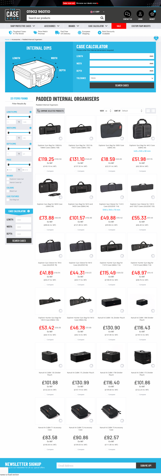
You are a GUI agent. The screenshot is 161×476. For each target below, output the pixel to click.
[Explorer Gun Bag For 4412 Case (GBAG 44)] (142, 128)
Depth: (10, 233)
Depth (79, 70)
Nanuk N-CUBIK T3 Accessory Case (111, 428)
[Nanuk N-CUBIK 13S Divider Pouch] (50, 356)
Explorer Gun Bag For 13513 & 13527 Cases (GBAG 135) (80, 146)
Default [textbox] (125, 111)
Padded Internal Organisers (32, 39)
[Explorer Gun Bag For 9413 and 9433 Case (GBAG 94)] (80, 187)
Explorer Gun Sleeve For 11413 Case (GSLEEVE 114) (111, 205)
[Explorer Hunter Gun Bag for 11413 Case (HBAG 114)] (142, 246)
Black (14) (13, 191)
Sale (119, 26)
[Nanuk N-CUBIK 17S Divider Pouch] (142, 356)
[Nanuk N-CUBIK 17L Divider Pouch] (80, 356)
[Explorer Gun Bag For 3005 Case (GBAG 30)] (111, 128)
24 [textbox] (106, 111)
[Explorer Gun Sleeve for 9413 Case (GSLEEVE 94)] (80, 246)
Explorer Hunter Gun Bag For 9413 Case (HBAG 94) (80, 319)
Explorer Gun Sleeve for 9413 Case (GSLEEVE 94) (80, 264)
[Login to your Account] (140, 13)
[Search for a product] (102, 18)
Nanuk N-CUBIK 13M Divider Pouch (142, 319)
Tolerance (81, 78)
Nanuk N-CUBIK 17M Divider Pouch (111, 373)
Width (79, 63)
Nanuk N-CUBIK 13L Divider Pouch (111, 318)
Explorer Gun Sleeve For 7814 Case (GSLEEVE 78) (49, 264)
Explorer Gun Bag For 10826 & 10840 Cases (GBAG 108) (50, 146)
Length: (10, 219)
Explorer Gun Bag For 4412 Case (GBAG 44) (142, 146)
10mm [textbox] (93, 78)
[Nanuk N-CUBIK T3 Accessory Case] (111, 411)
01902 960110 (38, 11)
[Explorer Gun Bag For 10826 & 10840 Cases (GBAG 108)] (50, 128)
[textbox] (97, 11)
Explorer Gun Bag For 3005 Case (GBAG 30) (111, 146)
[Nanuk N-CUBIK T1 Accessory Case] (50, 411)
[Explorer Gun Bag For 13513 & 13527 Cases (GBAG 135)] (80, 128)
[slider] (8, 116)
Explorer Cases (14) (17, 179)
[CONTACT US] (127, 13)
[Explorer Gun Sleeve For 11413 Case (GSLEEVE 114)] (111, 187)
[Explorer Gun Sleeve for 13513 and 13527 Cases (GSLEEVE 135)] (142, 187)
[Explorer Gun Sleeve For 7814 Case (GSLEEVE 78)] (50, 246)
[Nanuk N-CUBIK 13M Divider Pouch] (142, 301)
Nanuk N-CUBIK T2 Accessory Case (80, 428)
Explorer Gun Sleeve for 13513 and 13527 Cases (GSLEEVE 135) (142, 205)
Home (7, 39)
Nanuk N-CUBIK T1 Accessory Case (49, 428)
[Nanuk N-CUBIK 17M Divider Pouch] (111, 356)
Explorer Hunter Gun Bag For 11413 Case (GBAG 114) (111, 264)
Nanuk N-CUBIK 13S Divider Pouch (50, 373)
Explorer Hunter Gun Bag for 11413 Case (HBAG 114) (142, 264)
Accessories (16, 39)
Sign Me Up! (145, 465)
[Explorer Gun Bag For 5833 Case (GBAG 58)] (50, 187)
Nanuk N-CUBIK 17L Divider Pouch (80, 372)
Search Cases (122, 85)
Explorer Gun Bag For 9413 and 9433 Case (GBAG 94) (80, 205)
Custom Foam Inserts (141, 26)
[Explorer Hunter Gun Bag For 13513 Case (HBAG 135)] (50, 301)
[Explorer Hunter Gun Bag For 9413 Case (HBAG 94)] (80, 301)
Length (79, 56)
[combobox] (97, 11)
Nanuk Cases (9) (15, 182)
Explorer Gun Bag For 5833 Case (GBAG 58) (49, 205)
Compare (50, 171)
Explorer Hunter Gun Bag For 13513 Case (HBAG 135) (49, 319)
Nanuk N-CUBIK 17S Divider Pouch (142, 373)
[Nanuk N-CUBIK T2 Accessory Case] (80, 411)
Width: (9, 226)
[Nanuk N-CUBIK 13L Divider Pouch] (111, 301)
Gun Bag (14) (14, 200)
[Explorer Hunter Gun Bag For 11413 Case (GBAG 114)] (111, 246)
